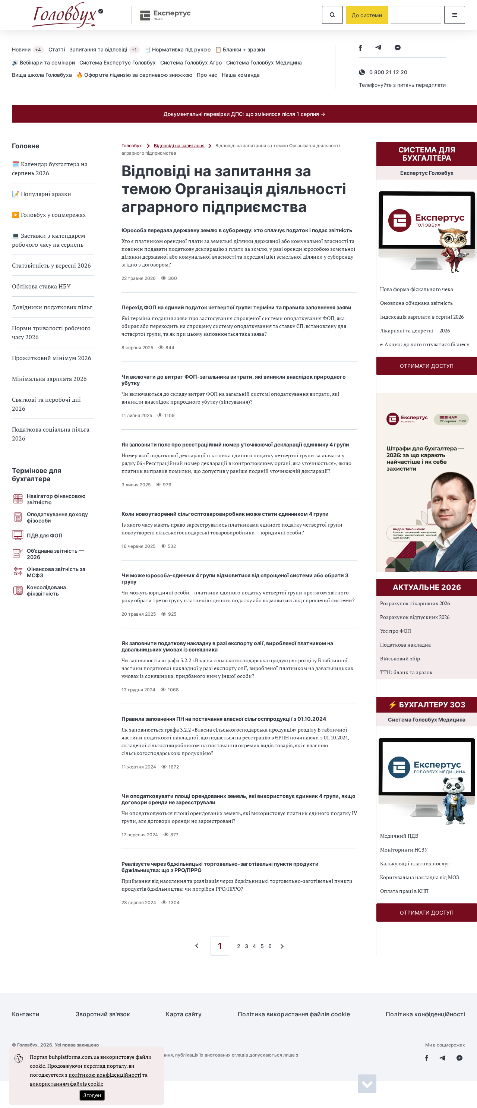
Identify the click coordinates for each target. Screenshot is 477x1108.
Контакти (26, 1014)
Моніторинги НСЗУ (404, 849)
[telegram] (378, 48)
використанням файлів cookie (66, 1083)
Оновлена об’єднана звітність (416, 302)
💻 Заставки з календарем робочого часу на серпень (48, 240)
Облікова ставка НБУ (41, 286)
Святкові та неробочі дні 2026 (46, 404)
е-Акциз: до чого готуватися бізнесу (424, 344)
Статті (56, 49)
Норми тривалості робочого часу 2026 (51, 332)
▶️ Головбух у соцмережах (49, 215)
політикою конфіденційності (105, 1074)
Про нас (207, 75)
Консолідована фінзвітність (46, 590)
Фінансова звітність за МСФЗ (56, 572)
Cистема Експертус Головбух (117, 62)
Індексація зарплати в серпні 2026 (422, 316)
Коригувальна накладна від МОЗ (419, 877)
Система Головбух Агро (191, 62)
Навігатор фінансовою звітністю (56, 499)
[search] (332, 15)
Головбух (132, 145)
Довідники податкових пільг (52, 307)
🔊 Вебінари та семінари (43, 62)
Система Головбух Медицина (264, 62)
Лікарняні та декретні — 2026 (415, 330)
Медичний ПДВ (399, 835)
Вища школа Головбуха (42, 75)
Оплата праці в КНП (404, 890)
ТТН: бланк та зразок (406, 672)
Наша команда (241, 75)
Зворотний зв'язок (103, 1014)
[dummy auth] (416, 15)
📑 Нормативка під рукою (177, 49)
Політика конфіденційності (425, 1014)
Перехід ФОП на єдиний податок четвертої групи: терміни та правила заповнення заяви (236, 307)
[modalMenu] (454, 15)
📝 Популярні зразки (41, 194)
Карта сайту (184, 1014)
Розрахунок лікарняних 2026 (415, 603)
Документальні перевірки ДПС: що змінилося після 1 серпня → (244, 114)
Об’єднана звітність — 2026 (55, 553)
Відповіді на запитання (179, 145)
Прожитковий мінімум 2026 (51, 358)
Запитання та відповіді (103, 49)
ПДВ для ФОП (45, 535)
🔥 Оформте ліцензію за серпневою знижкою (134, 75)
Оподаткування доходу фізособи (57, 517)
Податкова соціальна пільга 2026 (50, 433)
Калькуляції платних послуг (414, 863)
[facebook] (360, 48)
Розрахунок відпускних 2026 (414, 617)
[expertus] (161, 15)
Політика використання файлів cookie (294, 1014)
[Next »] (280, 946)
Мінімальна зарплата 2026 (49, 379)
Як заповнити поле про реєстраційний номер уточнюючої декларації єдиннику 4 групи (235, 444)
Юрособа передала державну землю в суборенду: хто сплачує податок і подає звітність (236, 230)
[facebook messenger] (398, 48)
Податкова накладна (405, 644)
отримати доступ (427, 366)
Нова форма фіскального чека (416, 289)
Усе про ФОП (395, 630)
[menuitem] (30, 49)
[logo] (68, 15)
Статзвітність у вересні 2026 (51, 265)
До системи (367, 15)
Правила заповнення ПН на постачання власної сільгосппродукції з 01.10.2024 (223, 719)
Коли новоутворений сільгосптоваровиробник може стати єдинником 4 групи (225, 514)
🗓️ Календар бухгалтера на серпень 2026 (50, 168)
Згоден (92, 1095)
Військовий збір (400, 658)
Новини (26, 49)
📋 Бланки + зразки (240, 49)
